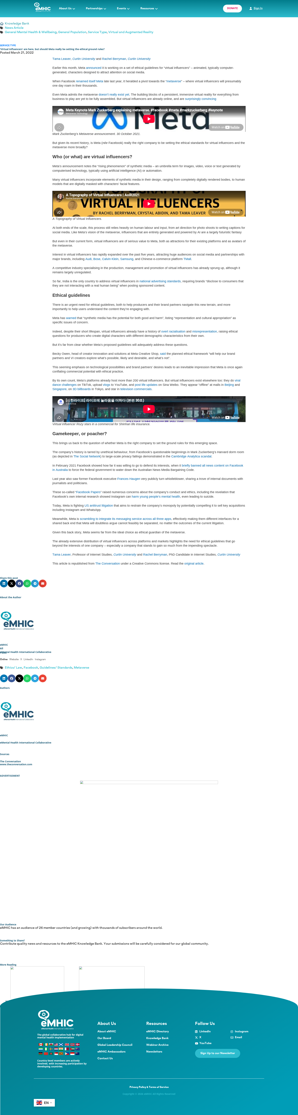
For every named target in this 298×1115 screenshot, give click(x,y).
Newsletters (154, 1051)
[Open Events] (128, 8)
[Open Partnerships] (104, 8)
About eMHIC (106, 1031)
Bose (96, 259)
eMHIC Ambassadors (111, 1051)
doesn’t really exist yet (114, 94)
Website (14, 659)
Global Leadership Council (114, 1045)
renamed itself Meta (89, 81)
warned (71, 318)
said (163, 353)
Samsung (126, 259)
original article (193, 563)
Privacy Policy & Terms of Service (149, 1087)
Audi (88, 259)
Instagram (40, 659)
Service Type (97, 32)
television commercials (136, 389)
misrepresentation (204, 331)
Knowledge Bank (157, 1038)
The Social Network (86, 456)
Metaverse (81, 667)
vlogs (106, 385)
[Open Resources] (156, 8)
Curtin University (83, 59)
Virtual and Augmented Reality (130, 32)
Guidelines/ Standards (56, 667)
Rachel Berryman (114, 59)
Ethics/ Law (13, 667)
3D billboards (82, 389)
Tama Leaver (61, 59)
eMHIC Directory (157, 1031)
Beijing (229, 385)
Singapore (59, 389)
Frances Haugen (128, 479)
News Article (14, 28)
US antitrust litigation (99, 505)
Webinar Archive (157, 1045)
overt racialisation (173, 331)
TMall (187, 259)
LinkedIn (28, 659)
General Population (72, 32)
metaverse (174, 81)
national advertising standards (160, 281)
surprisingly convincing (200, 99)
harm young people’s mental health (156, 496)
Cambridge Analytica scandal (191, 456)
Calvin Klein (110, 259)
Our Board (104, 1038)
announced (93, 68)
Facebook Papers (88, 492)
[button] (4, 583)
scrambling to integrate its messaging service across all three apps (125, 519)
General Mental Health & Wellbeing (31, 32)
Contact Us (105, 1058)
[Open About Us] (73, 8)
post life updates (146, 385)
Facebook (31, 667)
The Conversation (107, 563)
